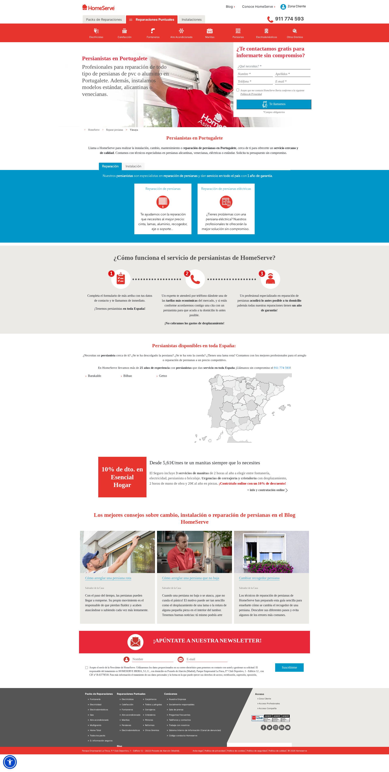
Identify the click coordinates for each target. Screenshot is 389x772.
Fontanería (94, 699)
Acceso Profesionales (269, 703)
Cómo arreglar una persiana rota (108, 578)
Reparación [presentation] (110, 166)
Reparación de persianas (163, 189)
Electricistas (127, 699)
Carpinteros (150, 699)
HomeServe (94, 129)
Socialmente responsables (181, 704)
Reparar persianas (115, 129)
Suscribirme (289, 667)
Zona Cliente (265, 698)
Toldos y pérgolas (153, 704)
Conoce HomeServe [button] (257, 6)
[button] (10, 762)
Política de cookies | (237, 750)
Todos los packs (97, 735)
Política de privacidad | (216, 750)
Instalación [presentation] (133, 166)
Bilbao (127, 375)
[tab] (110, 166)
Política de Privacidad (251, 94)
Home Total (95, 730)
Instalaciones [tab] (192, 19)
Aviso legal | (199, 750)
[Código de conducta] (168, 735)
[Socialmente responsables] (168, 704)
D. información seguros (100, 740)
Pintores (148, 720)
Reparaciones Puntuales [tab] (154, 19)
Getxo (163, 375)
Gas (91, 715)
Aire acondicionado (99, 720)
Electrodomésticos (98, 709)
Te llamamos (277, 104)
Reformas (149, 725)
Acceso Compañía (268, 708)
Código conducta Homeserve (183, 735)
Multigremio (95, 725)
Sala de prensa (176, 709)
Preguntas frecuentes (179, 715)
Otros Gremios (151, 730)
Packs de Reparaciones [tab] (104, 19)
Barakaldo (94, 375)
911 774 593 (289, 19)
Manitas (125, 720)
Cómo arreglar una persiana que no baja (190, 578)
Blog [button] (229, 6)
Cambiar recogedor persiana (259, 578)
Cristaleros (149, 715)
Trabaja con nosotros (179, 725)
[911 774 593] (270, 18)
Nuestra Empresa (177, 699)
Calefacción (127, 704)
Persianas (126, 725)
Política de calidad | (278, 750)
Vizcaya (134, 129)
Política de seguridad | (258, 750)
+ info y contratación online (266, 490)
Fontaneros (127, 709)
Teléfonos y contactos (180, 720)
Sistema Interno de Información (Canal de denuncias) (195, 730)
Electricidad (95, 704)
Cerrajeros (149, 709)
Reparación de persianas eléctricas (226, 189)
